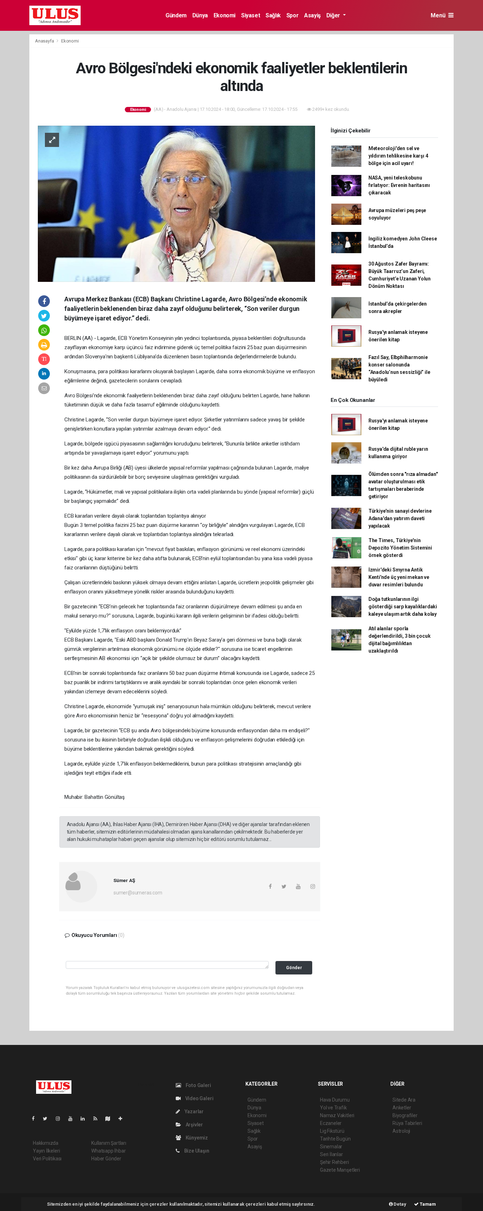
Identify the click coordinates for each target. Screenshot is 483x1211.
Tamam (427, 1204)
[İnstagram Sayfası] (61, 1118)
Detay (399, 1204)
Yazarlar (194, 1111)
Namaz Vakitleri (337, 1115)
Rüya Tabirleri (407, 1123)
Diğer (334, 15)
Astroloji (401, 1131)
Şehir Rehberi (334, 1162)
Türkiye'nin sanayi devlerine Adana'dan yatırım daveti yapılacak (400, 518)
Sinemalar (331, 1146)
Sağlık (273, 15)
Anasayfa (45, 41)
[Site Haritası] (110, 1118)
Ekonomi (224, 15)
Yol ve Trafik (333, 1107)
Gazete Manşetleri (340, 1170)
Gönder (294, 967)
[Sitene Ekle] (123, 1118)
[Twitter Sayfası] (48, 1118)
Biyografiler (405, 1115)
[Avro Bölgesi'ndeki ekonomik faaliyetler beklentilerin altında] (176, 203)
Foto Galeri (198, 1085)
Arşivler (194, 1124)
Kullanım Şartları (108, 1143)
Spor (292, 15)
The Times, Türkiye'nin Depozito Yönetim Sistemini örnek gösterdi (400, 548)
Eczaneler (331, 1123)
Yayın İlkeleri (46, 1151)
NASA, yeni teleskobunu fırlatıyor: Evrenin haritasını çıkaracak (399, 185)
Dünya (200, 15)
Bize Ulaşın (196, 1151)
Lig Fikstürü (332, 1131)
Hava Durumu (335, 1100)
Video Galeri (198, 1098)
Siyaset (250, 15)
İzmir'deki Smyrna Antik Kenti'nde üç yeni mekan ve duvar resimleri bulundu (398, 577)
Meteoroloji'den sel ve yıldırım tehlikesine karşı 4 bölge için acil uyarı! (398, 156)
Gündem (176, 15)
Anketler (401, 1107)
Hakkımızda (45, 1143)
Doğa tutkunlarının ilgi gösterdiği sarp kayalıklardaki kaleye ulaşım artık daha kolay (402, 606)
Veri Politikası (47, 1158)
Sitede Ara (403, 1100)
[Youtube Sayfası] (73, 1118)
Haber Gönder (106, 1158)
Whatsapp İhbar (108, 1151)
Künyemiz (196, 1138)
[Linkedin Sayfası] (86, 1118)
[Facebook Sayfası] (36, 1118)
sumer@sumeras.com (138, 893)
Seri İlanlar (331, 1154)
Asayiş (312, 15)
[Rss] (98, 1118)
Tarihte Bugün (335, 1139)
